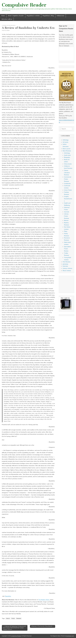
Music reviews (67, 270)
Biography (67, 157)
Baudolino (8, 596)
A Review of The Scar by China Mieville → (42, 626)
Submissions (60, 15)
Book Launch (66, 148)
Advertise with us (6, 19)
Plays (65, 231)
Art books (65, 142)
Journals (66, 212)
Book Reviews (67, 151)
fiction (13, 618)
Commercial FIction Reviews (67, 179)
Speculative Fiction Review (67, 249)
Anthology (65, 140)
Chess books (68, 164)
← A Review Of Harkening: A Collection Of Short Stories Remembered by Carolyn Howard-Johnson (14, 628)
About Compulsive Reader (16, 15)
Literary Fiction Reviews (8, 25)
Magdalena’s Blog (48, 15)
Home (3, 15)
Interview (65, 266)
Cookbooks (67, 183)
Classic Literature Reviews (67, 172)
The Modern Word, (44, 599)
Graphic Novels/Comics (68, 199)
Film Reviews (66, 262)
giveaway (65, 264)
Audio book (67, 155)
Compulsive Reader (24, 5)
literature (18, 618)
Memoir (66, 220)
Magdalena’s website (33, 15)
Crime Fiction (68, 190)
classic (8, 618)
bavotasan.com (70, 636)
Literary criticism (67, 268)
